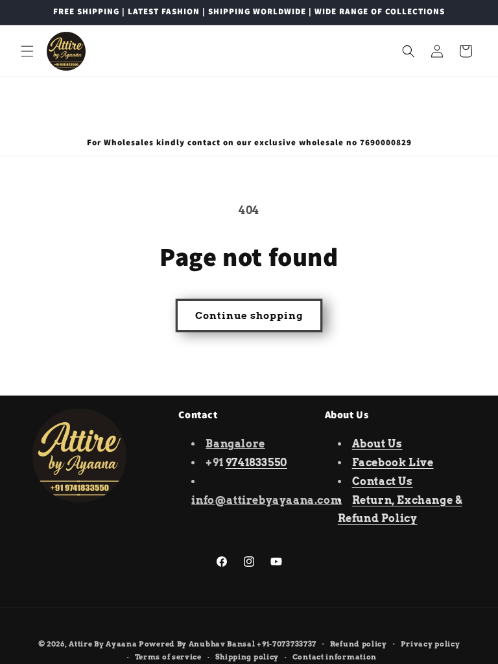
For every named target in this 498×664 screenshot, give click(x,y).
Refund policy (358, 643)
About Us (377, 444)
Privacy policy (430, 643)
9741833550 (256, 462)
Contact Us (382, 481)
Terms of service (168, 656)
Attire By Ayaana (103, 643)
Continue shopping (249, 316)
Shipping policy (247, 656)
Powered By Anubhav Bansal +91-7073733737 (227, 643)
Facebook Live (393, 462)
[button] (27, 51)
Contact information (334, 656)
